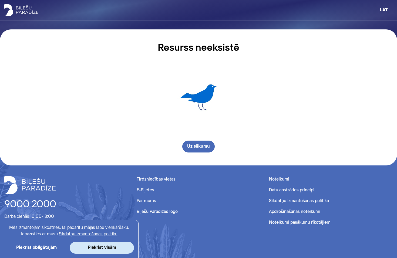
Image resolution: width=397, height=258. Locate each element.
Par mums (146, 201)
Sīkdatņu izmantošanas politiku (88, 234)
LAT (384, 10)
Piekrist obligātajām (36, 248)
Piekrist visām (102, 248)
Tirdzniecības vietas (156, 179)
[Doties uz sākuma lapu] (21, 10)
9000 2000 (30, 204)
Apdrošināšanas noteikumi (294, 212)
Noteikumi (279, 179)
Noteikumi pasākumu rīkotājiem (300, 222)
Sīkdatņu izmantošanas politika (299, 201)
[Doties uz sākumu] (30, 185)
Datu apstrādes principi (291, 190)
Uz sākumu (198, 146)
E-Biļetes (145, 190)
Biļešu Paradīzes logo (157, 212)
